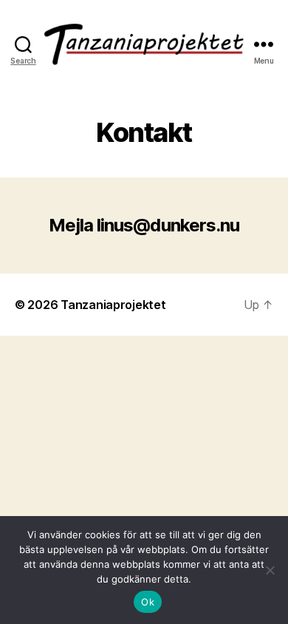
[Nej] (269, 570)
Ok (147, 602)
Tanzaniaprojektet (113, 304)
